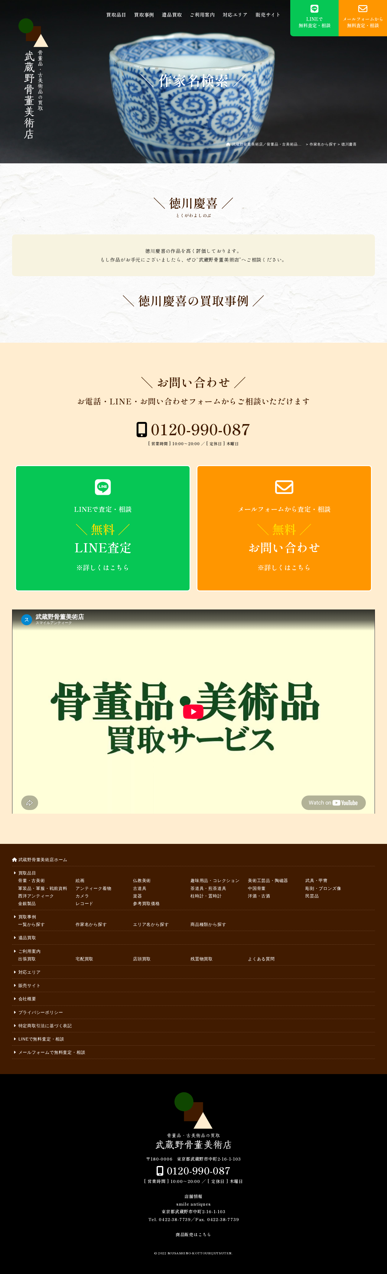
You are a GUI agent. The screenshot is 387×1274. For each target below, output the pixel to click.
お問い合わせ (284, 538)
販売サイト (268, 14)
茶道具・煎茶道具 (208, 888)
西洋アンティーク (36, 895)
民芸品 (312, 895)
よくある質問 (261, 958)
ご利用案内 (202, 14)
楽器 (137, 895)
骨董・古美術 (31, 880)
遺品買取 (172, 14)
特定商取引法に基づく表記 (45, 1025)
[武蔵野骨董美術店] (33, 78)
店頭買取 (142, 958)
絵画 (80, 880)
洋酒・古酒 (259, 895)
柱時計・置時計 (206, 895)
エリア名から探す (151, 924)
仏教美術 (142, 880)
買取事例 (144, 14)
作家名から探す (91, 924)
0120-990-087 (201, 428)
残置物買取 (201, 958)
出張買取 (27, 958)
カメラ (82, 895)
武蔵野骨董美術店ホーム (42, 859)
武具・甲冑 (316, 880)
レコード (84, 903)
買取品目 (116, 14)
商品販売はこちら (193, 1234)
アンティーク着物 (93, 888)
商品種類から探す (208, 924)
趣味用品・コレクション (215, 880)
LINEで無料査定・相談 (41, 1039)
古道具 (139, 888)
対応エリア (235, 14)
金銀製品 (27, 903)
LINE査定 (103, 538)
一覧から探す (31, 924)
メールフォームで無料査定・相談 (52, 1052)
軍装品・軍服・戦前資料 (42, 888)
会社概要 (27, 998)
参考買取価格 (146, 903)
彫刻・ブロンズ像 (323, 888)
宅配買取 (84, 958)
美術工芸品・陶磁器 (268, 880)
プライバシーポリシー (40, 1012)
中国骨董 (257, 888)
